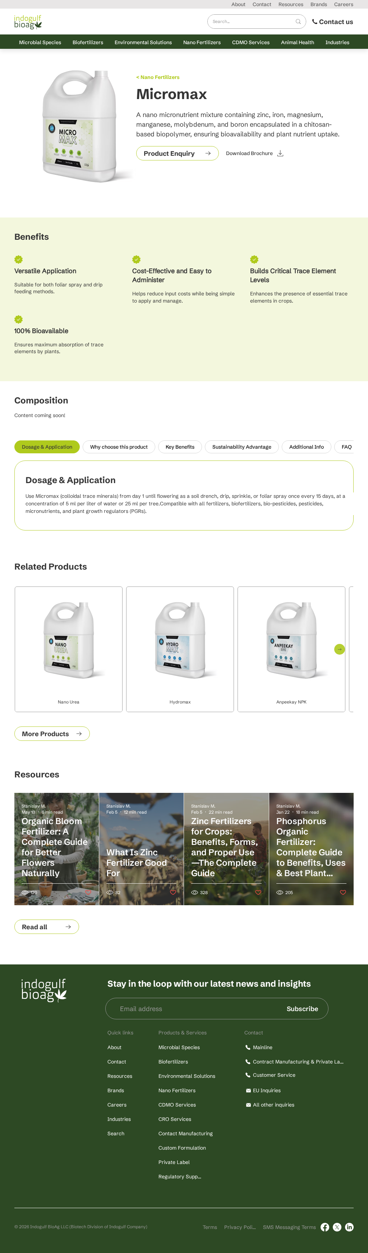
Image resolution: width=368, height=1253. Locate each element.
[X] (337, 1227)
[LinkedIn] (349, 1227)
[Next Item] (339, 649)
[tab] (47, 446)
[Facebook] (325, 1227)
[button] (40, 42)
